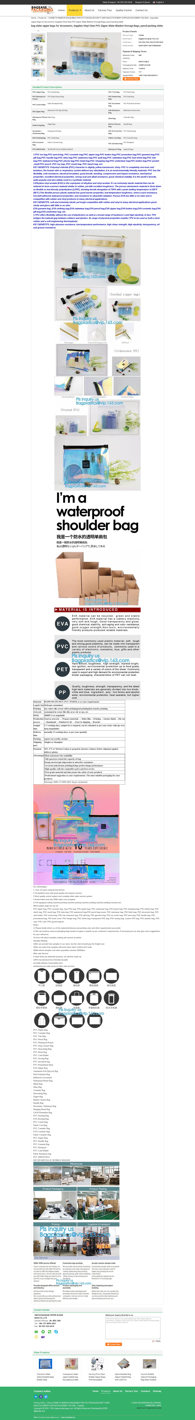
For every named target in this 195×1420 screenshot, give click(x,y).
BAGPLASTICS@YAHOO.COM (149, 1408)
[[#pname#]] (84, 56)
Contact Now (132, 79)
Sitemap (157, 1391)
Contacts (145, 1391)
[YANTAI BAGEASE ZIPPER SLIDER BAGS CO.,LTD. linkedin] (36, 1397)
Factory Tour (105, 10)
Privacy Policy (40, 1403)
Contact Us (142, 10)
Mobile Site (40, 1411)
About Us (89, 10)
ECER (105, 1408)
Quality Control (124, 10)
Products (74, 10)
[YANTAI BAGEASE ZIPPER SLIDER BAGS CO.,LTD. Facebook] (41, 1397)
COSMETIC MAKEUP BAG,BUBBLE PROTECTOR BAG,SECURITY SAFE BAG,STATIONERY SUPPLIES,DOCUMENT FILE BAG (98, 18)
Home (61, 10)
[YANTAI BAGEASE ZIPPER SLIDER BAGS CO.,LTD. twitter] (46, 1397)
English (159, 2)
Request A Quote (142, 2)
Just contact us (68, 1417)
